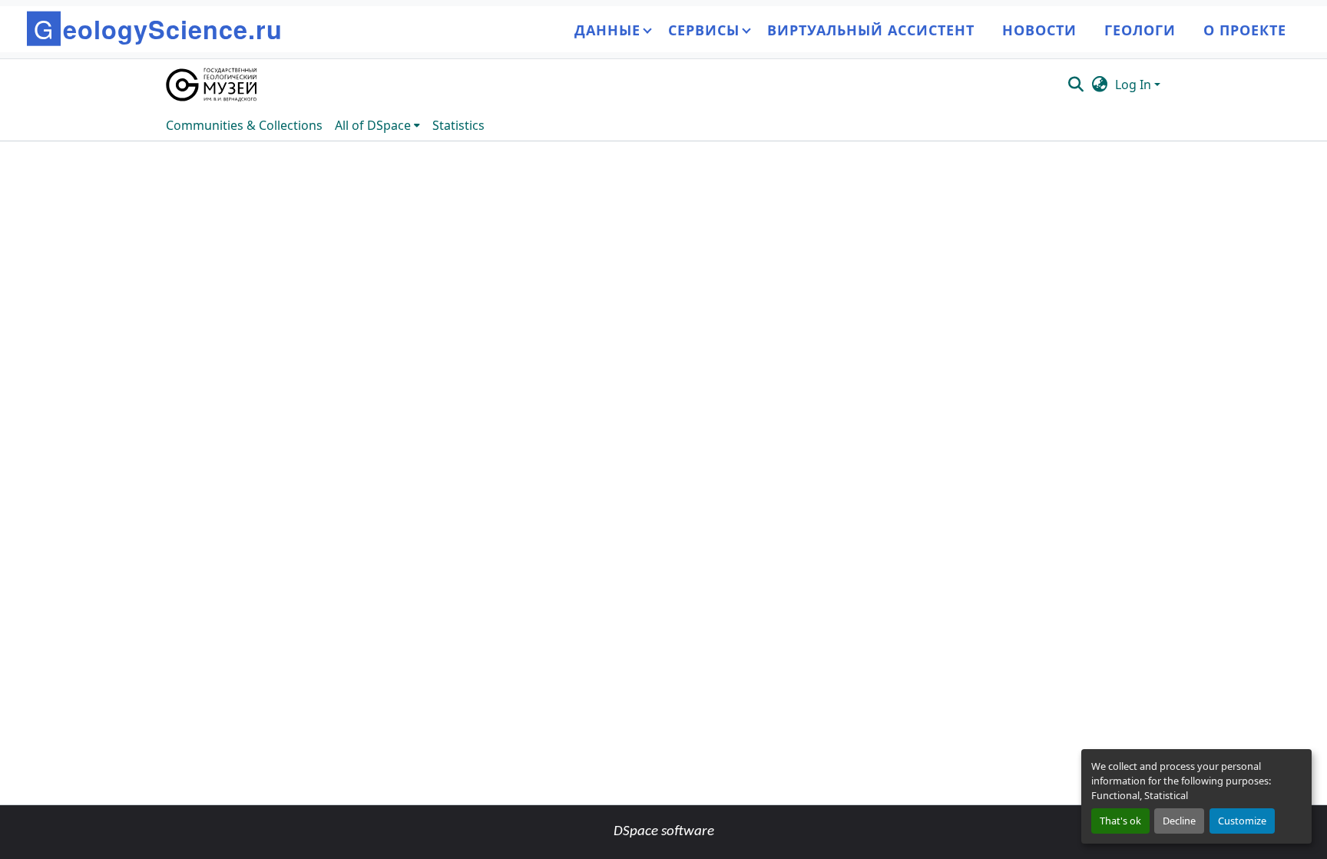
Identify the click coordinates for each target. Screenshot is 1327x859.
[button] (212, 84)
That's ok (1120, 820)
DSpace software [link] (664, 831)
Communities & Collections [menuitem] (244, 125)
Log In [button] (1134, 84)
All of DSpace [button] (373, 125)
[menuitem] (377, 125)
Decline (1179, 820)
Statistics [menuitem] (458, 125)
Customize (1242, 820)
